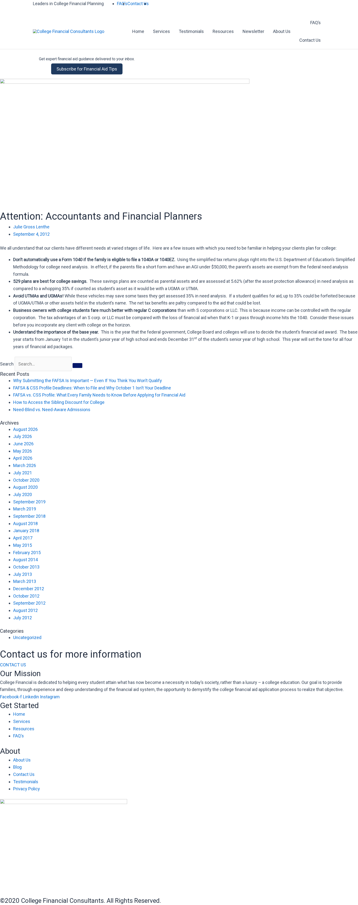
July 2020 (22, 494)
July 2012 (22, 617)
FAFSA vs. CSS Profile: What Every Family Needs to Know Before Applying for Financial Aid (99, 394)
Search (7, 363)
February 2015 (27, 552)
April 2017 (22, 537)
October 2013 (26, 566)
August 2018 (25, 523)
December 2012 (28, 588)
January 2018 (26, 530)
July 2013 (22, 574)
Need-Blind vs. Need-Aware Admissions (51, 409)
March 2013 (24, 581)
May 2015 (22, 545)
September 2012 (29, 603)
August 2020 (25, 487)
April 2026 (22, 458)
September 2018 (29, 516)
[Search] (77, 365)
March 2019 (24, 508)
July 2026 (22, 436)
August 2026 (25, 429)
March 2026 (24, 465)
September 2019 (29, 501)
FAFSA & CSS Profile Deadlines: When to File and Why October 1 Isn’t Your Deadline (92, 387)
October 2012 (26, 596)
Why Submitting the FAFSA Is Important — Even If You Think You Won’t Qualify (87, 380)
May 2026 (22, 451)
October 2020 (26, 480)
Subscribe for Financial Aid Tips (87, 68)
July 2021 (22, 472)
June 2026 (23, 443)
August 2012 (25, 610)
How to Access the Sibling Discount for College (58, 402)
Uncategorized (27, 637)
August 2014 (25, 559)
